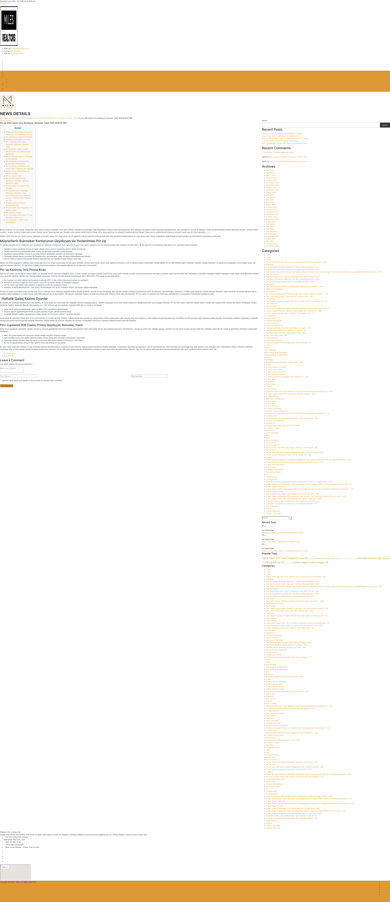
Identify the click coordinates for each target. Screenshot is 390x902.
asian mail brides (272, 323)
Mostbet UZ (270, 423)
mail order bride (272, 406)
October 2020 (271, 244)
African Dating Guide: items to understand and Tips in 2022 (285, 138)
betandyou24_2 (272, 338)
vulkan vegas (300, 562)
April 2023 (270, 202)
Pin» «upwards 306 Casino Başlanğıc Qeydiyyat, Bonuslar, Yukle (17, 144)
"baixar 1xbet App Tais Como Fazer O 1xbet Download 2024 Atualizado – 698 (296, 262)
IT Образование (272, 396)
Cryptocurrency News (274, 369)
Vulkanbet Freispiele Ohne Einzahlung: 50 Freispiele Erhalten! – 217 (291, 504)
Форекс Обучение (273, 513)
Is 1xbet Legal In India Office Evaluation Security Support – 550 (290, 394)
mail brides (270, 404)
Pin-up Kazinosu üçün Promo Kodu (19, 137)
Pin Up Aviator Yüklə (14, 176)
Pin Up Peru (270, 450)
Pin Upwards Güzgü (13, 212)
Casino (268, 365)
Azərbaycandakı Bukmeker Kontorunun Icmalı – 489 (286, 333)
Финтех (269, 508)
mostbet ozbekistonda (274, 421)
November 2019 (272, 246)
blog (268, 347)
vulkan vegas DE (318, 562)
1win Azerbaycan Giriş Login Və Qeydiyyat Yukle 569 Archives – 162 (292, 277)
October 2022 (271, 217)
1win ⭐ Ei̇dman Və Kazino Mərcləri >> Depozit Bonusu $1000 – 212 (292, 267)
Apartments (385, 889)
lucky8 (345, 558)
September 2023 (272, 190)
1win (265, 558)
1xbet (284, 558)
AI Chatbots (270, 316)
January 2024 (271, 180)
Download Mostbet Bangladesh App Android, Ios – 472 (287, 377)
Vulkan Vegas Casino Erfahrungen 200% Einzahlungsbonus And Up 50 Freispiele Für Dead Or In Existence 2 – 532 (310, 489)
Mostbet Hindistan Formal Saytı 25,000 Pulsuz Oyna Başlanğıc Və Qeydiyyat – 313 (297, 413)
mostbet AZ (374, 558)
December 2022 (272, 212)
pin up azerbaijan (272, 440)
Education (270, 382)
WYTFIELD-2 (13, 82)
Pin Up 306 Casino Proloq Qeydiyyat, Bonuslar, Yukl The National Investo (17, 180)
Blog (6, 84)
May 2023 (270, 200)
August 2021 (271, 239)
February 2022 (271, 231)
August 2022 (271, 222)
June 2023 (270, 197)
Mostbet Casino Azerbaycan (277, 411)
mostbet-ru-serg (272, 428)
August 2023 (271, 192)
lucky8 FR (350, 558)
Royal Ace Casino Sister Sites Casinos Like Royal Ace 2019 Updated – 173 (294, 462)
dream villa (270, 379)
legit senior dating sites (275, 399)
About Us (7, 74)
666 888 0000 (15, 51)
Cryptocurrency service (275, 372)
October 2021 (271, 234)
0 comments (9, 356)
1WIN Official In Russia (274, 289)
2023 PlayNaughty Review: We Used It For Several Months (284, 143)
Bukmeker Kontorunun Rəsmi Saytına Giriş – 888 (284, 362)
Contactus (385, 894)
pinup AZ (278, 562)
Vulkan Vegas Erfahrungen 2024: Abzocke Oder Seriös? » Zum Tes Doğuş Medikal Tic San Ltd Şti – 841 (306, 496)
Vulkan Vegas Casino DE (275, 487)
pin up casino (271, 443)
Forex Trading (13, 86)
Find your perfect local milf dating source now (280, 141)
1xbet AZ (293, 558)
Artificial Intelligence (274, 321)
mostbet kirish (271, 416)
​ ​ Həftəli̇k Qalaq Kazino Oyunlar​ (18, 139)
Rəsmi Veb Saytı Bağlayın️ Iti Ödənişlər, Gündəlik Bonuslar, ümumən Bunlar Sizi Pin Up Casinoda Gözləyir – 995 (308, 460)
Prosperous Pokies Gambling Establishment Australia (282, 134)
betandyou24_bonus (274, 340)
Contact (7, 89)
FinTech (269, 386)
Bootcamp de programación (277, 355)
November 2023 (272, 185)
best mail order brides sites (276, 335)
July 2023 (270, 195)
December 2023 (272, 183)
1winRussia (270, 299)
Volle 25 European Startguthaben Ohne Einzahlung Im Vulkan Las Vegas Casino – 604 (299, 482)
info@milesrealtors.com (20, 49)
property (269, 457)
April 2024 (270, 173)
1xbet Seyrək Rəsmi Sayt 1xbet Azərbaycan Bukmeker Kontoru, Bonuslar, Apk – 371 (298, 308)
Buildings (269, 360)
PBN (267, 435)
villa (291, 563)
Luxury (355, 558)
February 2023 (271, 207)
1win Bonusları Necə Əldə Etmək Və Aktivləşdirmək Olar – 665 (290, 282)
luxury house (271, 401)
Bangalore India (16, 53)
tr (266, 474)
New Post (270, 430)
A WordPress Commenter (271, 152)
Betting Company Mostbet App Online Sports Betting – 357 (289, 343)
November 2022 (272, 214)
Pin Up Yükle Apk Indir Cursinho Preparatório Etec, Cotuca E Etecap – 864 (294, 452)
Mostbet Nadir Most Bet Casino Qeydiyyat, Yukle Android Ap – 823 (292, 418)
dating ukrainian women (275, 374)
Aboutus (384, 884)
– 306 (268, 255)
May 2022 (270, 227)
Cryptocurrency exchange (276, 367)
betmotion (319, 558)
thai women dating (273, 472)
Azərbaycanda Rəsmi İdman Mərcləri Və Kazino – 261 (286, 330)
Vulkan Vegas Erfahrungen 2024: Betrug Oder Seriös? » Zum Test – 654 (293, 499)
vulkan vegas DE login (274, 491)
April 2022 (270, 229)
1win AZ (274, 558)
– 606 (268, 260)
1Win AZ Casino (272, 274)
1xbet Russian (271, 306)
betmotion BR (329, 558)
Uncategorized (271, 479)
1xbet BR (303, 558)
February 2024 (271, 178)
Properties (385, 887)
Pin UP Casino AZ (273, 445)
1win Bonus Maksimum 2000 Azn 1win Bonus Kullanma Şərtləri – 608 (292, 279)
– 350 (268, 257)
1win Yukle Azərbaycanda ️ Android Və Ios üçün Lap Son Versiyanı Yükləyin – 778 (297, 294)
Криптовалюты (272, 506)
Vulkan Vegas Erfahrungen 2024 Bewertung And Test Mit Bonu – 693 (292, 494)
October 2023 (271, 187)
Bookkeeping (271, 350)
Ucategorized (271, 477)
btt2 (267, 357)
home (341, 558)
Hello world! (289, 152)
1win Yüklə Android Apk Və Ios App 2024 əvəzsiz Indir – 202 (289, 296)
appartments (271, 318)
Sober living (270, 467)
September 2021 (272, 236)
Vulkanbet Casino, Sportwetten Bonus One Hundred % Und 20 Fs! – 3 (293, 501)
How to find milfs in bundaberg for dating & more (281, 136)
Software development (275, 469)
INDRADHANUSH (14, 79)
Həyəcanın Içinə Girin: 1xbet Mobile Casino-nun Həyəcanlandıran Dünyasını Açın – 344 (299, 391)
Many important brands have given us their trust (288, 157)
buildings (337, 558)
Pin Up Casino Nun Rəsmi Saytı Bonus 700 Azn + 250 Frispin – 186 (291, 447)
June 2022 (270, 224)
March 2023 (270, 205)
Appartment (311, 558)
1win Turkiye (271, 291)
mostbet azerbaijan (273, 408)
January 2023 (271, 209)
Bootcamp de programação (276, 352)
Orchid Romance (272, 433)
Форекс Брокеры (273, 511)
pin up (207, 232)
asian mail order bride (274, 326)
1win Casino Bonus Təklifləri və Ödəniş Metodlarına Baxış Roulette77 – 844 (294, 286)
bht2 (268, 345)
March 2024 (270, 175)
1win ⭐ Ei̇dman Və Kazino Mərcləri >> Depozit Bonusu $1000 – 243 (292, 269)
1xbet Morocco (272, 304)
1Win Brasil (270, 284)
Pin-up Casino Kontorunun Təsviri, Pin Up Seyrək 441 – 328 (288, 455)
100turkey (270, 265)
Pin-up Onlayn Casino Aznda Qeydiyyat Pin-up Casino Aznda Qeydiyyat (18, 151)
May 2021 (270, 241)
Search (264, 121)
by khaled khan (10, 353)
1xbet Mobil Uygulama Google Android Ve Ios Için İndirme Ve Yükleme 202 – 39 (296, 301)
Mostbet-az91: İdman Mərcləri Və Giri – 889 (283, 426)
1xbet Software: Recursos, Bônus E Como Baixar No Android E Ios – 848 (294, 311)
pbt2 (268, 438)
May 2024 (270, 170)
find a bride (270, 384)
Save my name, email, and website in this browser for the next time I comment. (32, 381)
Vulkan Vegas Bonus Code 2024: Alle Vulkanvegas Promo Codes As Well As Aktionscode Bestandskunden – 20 (309, 484)
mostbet (362, 558)
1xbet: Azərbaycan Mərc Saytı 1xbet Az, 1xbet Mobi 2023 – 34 (290, 313)
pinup (268, 562)
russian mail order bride (275, 465)
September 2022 (272, 219)
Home (6, 72)
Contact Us (4, 4)
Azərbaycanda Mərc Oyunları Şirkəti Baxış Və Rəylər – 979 (288, 328)
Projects (7, 77)
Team (383, 892)
